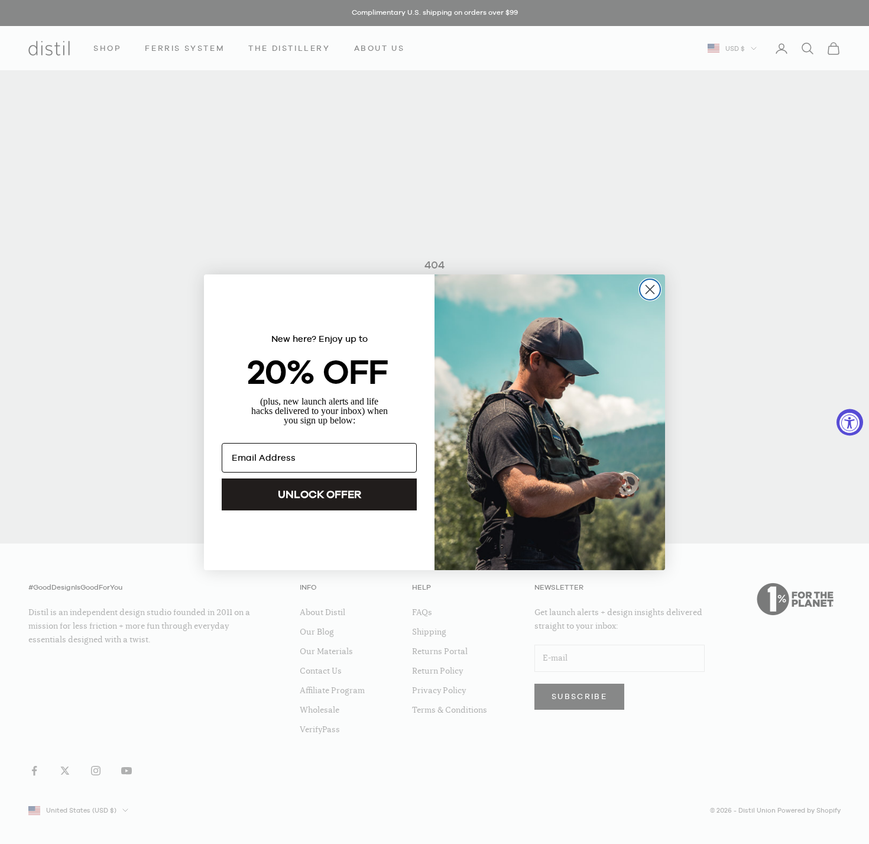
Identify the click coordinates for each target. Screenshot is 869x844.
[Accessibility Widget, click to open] (849, 422)
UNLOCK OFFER (319, 494)
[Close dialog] (650, 289)
